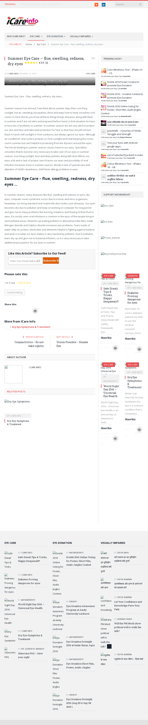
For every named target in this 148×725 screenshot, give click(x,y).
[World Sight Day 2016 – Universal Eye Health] (110, 369)
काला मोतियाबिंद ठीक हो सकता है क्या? (123, 122)
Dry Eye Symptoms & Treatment (31, 326)
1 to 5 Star (10, 282)
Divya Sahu (123, 552)
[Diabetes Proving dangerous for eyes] (134, 281)
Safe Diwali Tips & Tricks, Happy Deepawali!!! (42, 4)
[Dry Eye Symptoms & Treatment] (18, 408)
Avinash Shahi (124, 619)
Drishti (124, 88)
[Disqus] (50, 477)
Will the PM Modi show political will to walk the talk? (127, 627)
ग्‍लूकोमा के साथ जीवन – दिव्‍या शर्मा (128, 659)
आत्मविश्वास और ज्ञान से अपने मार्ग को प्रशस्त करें (128, 585)
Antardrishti (126, 116)
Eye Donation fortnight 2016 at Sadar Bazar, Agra (80, 643)
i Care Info (13, 73)
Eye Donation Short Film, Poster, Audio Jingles (80, 665)
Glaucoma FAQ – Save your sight (30, 655)
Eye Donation (55, 36)
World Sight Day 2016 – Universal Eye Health (111, 391)
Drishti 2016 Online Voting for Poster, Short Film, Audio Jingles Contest (121, 110)
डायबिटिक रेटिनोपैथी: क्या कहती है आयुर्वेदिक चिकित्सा (121, 177)
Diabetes (133, 275)
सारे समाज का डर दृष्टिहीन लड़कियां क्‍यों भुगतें (125, 559)
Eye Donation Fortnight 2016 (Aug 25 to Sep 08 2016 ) (79, 703)
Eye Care (35, 36)
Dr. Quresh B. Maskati (32, 649)
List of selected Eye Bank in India (125, 155)
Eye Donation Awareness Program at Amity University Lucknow (80, 609)
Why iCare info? (16, 36)
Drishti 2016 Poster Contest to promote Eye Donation (123, 83)
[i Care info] (22, 20)
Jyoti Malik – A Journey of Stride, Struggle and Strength (124, 132)
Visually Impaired (80, 36)
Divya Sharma (126, 137)
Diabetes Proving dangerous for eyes (134, 297)
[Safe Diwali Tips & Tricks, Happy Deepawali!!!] (110, 278)
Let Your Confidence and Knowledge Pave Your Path (128, 605)
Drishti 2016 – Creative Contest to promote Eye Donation (125, 95)
